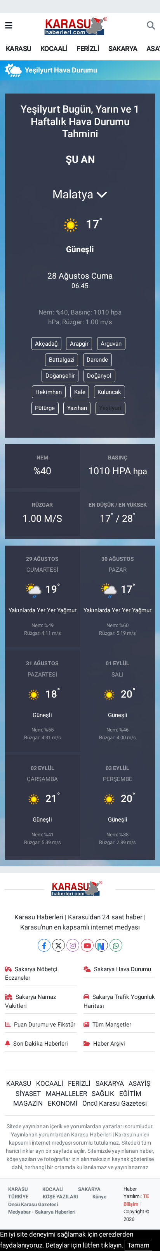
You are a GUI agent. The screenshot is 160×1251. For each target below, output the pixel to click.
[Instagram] (72, 945)
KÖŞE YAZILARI (60, 1197)
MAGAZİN (28, 1103)
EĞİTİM (130, 1093)
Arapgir (79, 343)
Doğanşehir (60, 375)
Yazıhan (77, 408)
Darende (97, 359)
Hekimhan (48, 392)
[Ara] (151, 26)
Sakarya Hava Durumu (122, 969)
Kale (79, 392)
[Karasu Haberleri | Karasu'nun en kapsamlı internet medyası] (80, 25)
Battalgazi (62, 359)
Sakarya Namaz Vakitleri (30, 1001)
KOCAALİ (54, 48)
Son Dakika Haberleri (40, 1043)
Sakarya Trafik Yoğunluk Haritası (119, 1001)
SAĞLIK (103, 1093)
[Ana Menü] (8, 26)
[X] (58, 945)
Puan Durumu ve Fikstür (44, 1024)
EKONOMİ (63, 1103)
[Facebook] (44, 945)
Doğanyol (99, 375)
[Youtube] (87, 945)
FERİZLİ (88, 48)
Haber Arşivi (109, 1043)
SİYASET (28, 1093)
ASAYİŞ (139, 1083)
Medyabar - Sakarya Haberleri (41, 1212)
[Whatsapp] (116, 945)
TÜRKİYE (18, 1197)
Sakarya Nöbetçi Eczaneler (31, 973)
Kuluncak (109, 392)
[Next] (101, 945)
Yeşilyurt (110, 408)
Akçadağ (46, 343)
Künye (99, 1197)
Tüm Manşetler (111, 1024)
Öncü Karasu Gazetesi (114, 1103)
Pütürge (45, 408)
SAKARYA (122, 48)
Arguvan (111, 343)
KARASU (18, 48)
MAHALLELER (66, 1093)
